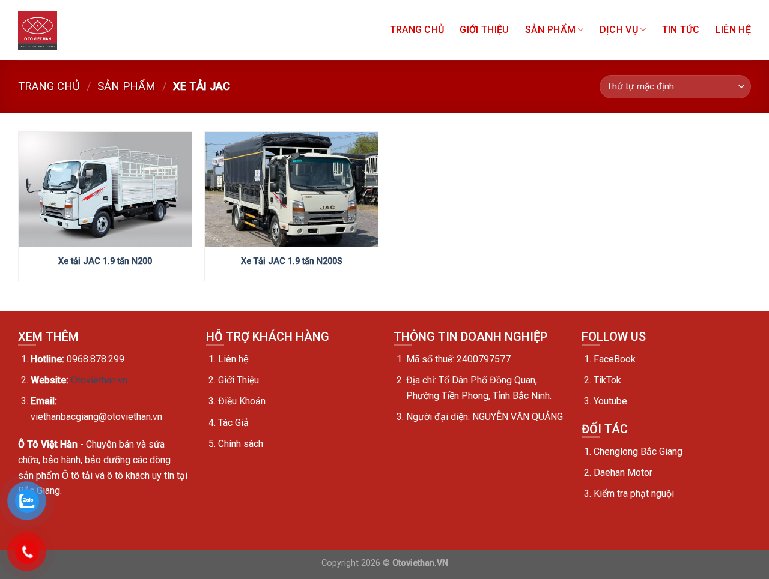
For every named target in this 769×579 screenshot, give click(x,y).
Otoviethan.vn (99, 380)
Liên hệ (733, 29)
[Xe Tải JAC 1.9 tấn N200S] (291, 189)
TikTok (607, 380)
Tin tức (681, 29)
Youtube (610, 401)
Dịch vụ (619, 29)
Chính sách (240, 443)
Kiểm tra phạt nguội (634, 493)
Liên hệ (233, 359)
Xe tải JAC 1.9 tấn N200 (105, 261)
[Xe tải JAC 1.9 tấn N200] (105, 189)
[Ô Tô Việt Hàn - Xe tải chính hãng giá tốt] (37, 30)
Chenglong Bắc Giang (638, 451)
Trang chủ (417, 29)
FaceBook (615, 359)
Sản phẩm (550, 29)
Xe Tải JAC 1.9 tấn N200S (291, 261)
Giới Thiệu (484, 29)
